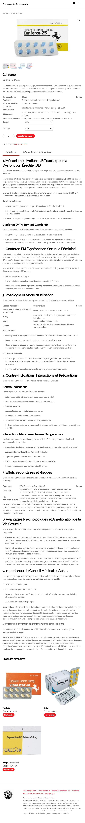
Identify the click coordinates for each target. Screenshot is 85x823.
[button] (79, 20)
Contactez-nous (44, 791)
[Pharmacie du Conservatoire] (8, 799)
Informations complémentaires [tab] (37, 152)
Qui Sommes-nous (29, 791)
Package (6, 128)
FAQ (24, 793)
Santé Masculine (16, 13)
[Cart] (74, 3)
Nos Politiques (73, 791)
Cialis (46, 708)
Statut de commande (35, 793)
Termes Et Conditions (59, 791)
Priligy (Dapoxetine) (11, 763)
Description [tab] (11, 152)
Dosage (6, 122)
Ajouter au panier (25, 136)
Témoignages (50, 793)
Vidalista (6, 708)
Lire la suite (8, 715)
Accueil (5, 13)
